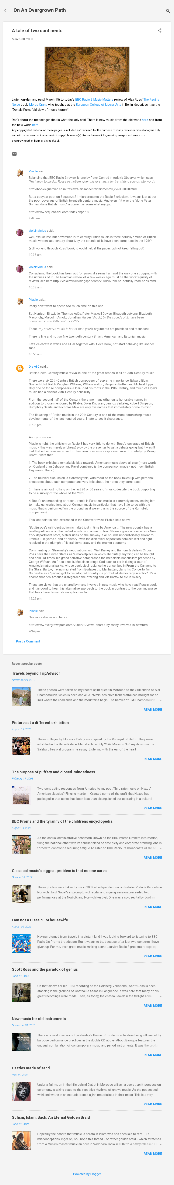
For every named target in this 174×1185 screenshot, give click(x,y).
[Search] (168, 11)
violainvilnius (37, 231)
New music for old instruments (39, 1018)
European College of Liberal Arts (98, 105)
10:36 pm (35, 425)
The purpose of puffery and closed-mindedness (53, 772)
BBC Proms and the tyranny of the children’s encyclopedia (62, 821)
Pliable (33, 171)
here (145, 120)
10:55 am (35, 354)
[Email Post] (14, 155)
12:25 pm (35, 599)
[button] (159, 31)
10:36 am (35, 255)
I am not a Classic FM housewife (40, 920)
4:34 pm (34, 631)
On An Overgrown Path (40, 10)
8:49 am (34, 218)
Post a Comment (28, 641)
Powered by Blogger (87, 1174)
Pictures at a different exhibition (40, 722)
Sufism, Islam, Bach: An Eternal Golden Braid (51, 1117)
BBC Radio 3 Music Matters (94, 99)
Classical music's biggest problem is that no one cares (59, 870)
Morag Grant (38, 105)
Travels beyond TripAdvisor (36, 673)
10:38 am (35, 287)
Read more (153, 710)
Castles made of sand (31, 1068)
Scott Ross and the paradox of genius (45, 969)
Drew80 (34, 366)
